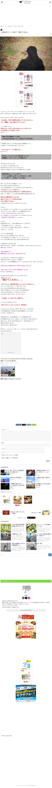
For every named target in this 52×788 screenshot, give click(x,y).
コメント (4, 429)
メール (3, 448)
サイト (3, 452)
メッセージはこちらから (26, 610)
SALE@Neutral (11, 352)
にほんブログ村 (4, 365)
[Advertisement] (26, 14)
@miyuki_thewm (27, 111)
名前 (2, 442)
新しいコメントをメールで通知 (10, 455)
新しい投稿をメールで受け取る (10, 457)
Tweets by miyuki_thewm (6, 735)
